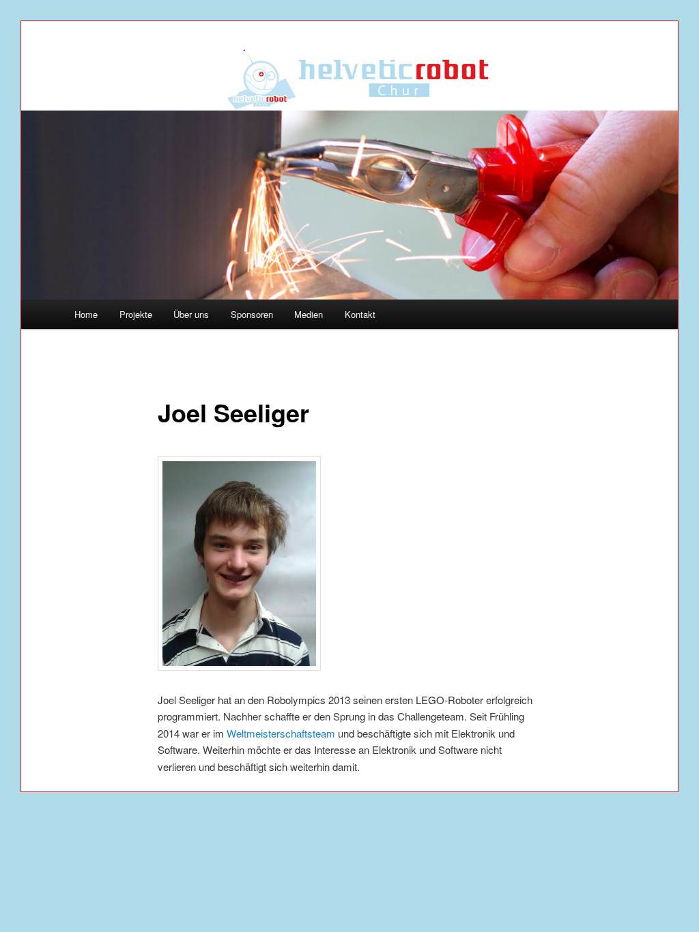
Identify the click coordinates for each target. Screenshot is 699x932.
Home (86, 314)
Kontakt (360, 314)
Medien (308, 314)
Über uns (191, 314)
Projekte (135, 314)
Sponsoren (252, 314)
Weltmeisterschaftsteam (281, 733)
